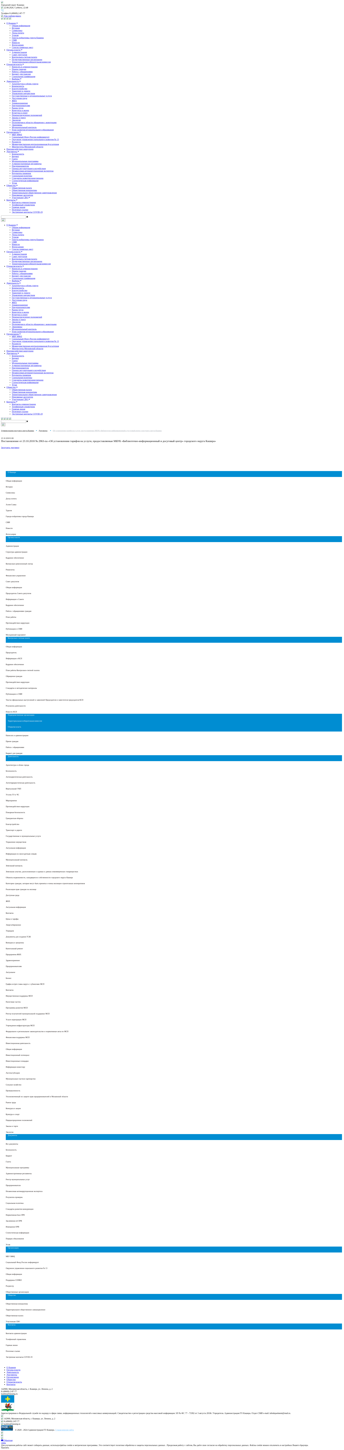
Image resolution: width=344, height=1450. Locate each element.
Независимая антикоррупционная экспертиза (32, 171)
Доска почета (18, 33)
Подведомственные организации (27, 59)
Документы (12, 151)
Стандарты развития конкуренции (27, 178)
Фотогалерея (18, 45)
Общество (11, 185)
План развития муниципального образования (33, 130)
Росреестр (16, 142)
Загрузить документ (10, 447)
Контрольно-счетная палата (24, 57)
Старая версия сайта (64, 1430)
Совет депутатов (19, 55)
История (16, 28)
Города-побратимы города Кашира (28, 38)
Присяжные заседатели (22, 195)
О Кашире (11, 23)
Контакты (11, 200)
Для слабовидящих (12, 16)
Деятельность (12, 81)
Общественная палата (22, 188)
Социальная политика (22, 176)
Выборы (16, 79)
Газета (15, 159)
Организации (12, 132)
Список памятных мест (22, 47)
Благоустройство (19, 88)
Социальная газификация (23, 76)
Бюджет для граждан (21, 74)
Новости (16, 42)
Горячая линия (18, 207)
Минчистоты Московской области (27, 147)
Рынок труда (17, 108)
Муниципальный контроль (24, 127)
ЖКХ (14, 101)
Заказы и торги (19, 118)
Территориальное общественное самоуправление (34, 193)
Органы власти (13, 50)
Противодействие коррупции (19, 149)
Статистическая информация (25, 180)
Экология (16, 120)
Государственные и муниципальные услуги (32, 96)
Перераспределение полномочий (27, 115)
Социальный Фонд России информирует (30, 137)
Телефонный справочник (23, 205)
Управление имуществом (23, 93)
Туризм (15, 35)
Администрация (19, 52)
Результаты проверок (21, 173)
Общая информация (21, 25)
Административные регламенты (27, 164)
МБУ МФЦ (17, 134)
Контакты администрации (24, 202)
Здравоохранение (20, 103)
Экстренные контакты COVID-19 (27, 212)
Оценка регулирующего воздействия (29, 168)
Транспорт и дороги (21, 91)
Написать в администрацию (25, 67)
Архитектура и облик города (25, 84)
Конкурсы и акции (20, 110)
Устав (14, 183)
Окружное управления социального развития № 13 (35, 139)
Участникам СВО (20, 197)
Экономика (17, 125)
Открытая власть (14, 64)
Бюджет (15, 156)
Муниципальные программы (25, 161)
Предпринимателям (21, 105)
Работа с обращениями (22, 72)
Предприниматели (20, 166)
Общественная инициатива (24, 190)
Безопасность (18, 86)
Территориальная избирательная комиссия (31, 62)
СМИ (14, 40)
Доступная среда (19, 98)
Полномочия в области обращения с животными (34, 122)
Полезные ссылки (20, 210)
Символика (17, 30)
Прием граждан (19, 69)
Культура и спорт (20, 113)
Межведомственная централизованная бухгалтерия (35, 144)
